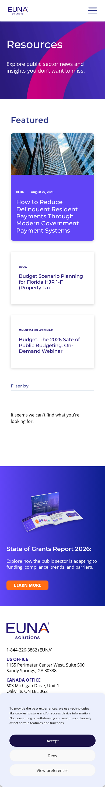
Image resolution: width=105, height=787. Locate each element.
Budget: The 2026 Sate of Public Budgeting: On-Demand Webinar (49, 345)
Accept (53, 740)
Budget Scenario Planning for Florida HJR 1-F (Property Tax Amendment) (51, 282)
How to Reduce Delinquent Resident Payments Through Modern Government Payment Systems (47, 216)
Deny (52, 755)
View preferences (52, 770)
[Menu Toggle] (92, 10)
